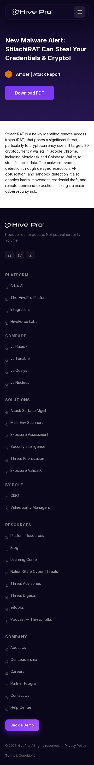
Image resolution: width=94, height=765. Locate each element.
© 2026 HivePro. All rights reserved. (32, 746)
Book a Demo (22, 725)
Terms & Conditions (20, 755)
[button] (79, 12)
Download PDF (29, 93)
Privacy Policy (75, 746)
